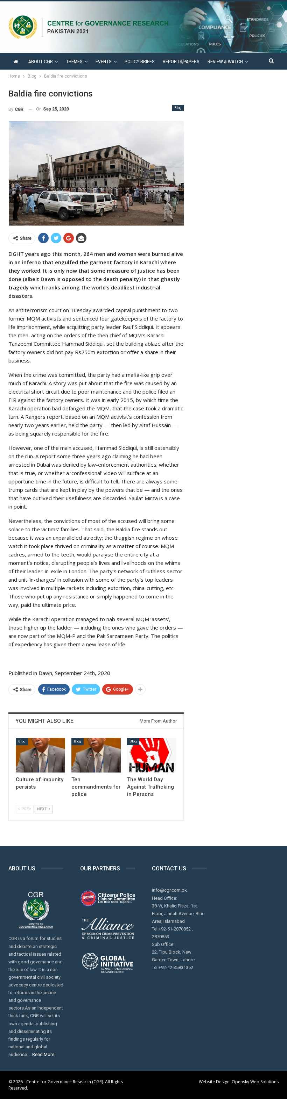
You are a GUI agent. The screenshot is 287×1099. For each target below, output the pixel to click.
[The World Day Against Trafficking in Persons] (151, 755)
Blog (178, 108)
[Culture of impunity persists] (40, 755)
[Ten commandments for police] (96, 755)
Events (104, 61)
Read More (43, 1054)
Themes (74, 61)
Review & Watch (225, 61)
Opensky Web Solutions (255, 1082)
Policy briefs (140, 61)
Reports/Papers (181, 61)
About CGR (40, 61)
